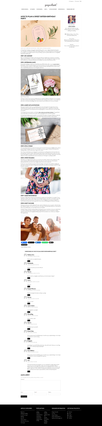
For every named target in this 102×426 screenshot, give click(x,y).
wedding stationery (39, 414)
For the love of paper (24, 415)
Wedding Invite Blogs (24, 413)
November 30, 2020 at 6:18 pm (33, 290)
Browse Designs (25, 9)
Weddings (22, 416)
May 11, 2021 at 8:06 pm (32, 332)
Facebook (70, 412)
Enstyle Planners (31, 289)
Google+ (70, 415)
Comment (23, 379)
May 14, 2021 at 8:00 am (32, 342)
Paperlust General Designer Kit (57, 418)
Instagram (70, 416)
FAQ (80, 1)
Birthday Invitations (31, 48)
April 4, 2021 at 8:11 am (32, 324)
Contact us (72, 1)
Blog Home (22, 412)
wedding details (38, 417)
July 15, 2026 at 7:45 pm (32, 361)
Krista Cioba (30, 331)
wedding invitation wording (39, 420)
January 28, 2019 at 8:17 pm (33, 264)
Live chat (77, 1)
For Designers (39, 9)
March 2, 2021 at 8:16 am (32, 307)
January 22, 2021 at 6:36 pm (33, 298)
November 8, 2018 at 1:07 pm (33, 256)
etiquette (45, 417)
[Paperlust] (51, 5)
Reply (28, 261)
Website (49, 392)
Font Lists (53, 413)
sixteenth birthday (56, 64)
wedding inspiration (45, 412)
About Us (22, 418)
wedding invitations (38, 412)
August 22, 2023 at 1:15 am (32, 352)
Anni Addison (30, 351)
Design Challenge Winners (56, 416)
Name (22, 392)
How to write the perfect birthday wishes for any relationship (71, 46)
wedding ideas (38, 416)
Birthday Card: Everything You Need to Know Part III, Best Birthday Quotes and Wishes (71, 40)
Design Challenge (55, 415)
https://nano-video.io (34, 368)
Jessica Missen (47, 48)
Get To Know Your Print (25, 421)
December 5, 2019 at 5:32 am (33, 281)
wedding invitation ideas (47, 415)
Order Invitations (23, 419)
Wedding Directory (70, 9)
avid (28, 360)
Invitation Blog (61, 9)
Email (36, 392)
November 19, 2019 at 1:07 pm (33, 273)
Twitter (69, 413)
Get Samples (32, 9)
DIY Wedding (46, 419)
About (45, 9)
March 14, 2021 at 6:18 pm (32, 315)
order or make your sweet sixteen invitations (46, 112)
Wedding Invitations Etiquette (45, 422)
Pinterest (70, 418)
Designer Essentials (55, 412)
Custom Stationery (53, 9)
